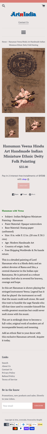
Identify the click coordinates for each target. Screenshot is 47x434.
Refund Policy (8, 376)
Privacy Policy (8, 372)
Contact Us (23, 22)
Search (5, 362)
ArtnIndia (23, 420)
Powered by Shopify (34, 420)
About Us (6, 366)
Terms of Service (9, 379)
